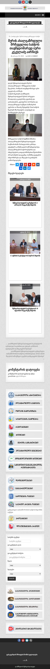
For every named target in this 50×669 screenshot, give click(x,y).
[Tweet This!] (17, 164)
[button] (38, 15)
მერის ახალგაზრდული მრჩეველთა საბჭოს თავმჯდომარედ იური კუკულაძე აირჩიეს (25, 46)
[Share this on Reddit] (33, 164)
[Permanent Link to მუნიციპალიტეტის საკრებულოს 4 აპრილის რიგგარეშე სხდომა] (25, 189)
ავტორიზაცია (21, 376)
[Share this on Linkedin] (25, 168)
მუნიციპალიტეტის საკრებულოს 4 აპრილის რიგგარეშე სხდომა (25, 204)
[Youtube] (23, 2)
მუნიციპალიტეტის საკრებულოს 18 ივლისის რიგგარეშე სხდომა (25, 309)
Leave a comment (32, 56)
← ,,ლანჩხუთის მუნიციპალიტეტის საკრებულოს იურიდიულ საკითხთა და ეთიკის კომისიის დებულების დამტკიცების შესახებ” (24, 346)
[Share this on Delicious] (29, 168)
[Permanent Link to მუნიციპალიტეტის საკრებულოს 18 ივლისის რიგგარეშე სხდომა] (25, 295)
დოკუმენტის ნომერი (15, 553)
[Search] (30, 2)
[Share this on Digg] (20, 168)
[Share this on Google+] (25, 164)
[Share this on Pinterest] (29, 164)
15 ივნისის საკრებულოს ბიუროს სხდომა (25, 256)
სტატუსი (11, 569)
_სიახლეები (15, 36)
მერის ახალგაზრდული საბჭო (30, 36)
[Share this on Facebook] (21, 164)
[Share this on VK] (38, 164)
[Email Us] (26, 2)
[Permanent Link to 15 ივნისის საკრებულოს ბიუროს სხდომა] (25, 242)
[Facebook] (19, 2)
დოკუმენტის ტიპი (14, 545)
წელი (10, 561)
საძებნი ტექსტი (14, 537)
